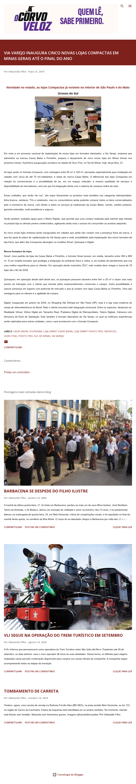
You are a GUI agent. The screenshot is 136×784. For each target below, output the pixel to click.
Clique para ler (122, 527)
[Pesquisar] (122, 6)
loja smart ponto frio (88, 331)
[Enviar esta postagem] (6, 342)
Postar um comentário (17, 372)
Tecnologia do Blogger (70, 774)
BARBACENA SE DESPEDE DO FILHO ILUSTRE (46, 491)
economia (35, 331)
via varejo (58, 336)
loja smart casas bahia (58, 331)
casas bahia (20, 331)
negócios (110, 331)
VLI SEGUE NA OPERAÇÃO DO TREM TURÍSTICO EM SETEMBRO (63, 635)
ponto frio (25, 336)
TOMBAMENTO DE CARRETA (31, 691)
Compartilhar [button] (13, 347)
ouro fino (10, 336)
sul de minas (42, 336)
